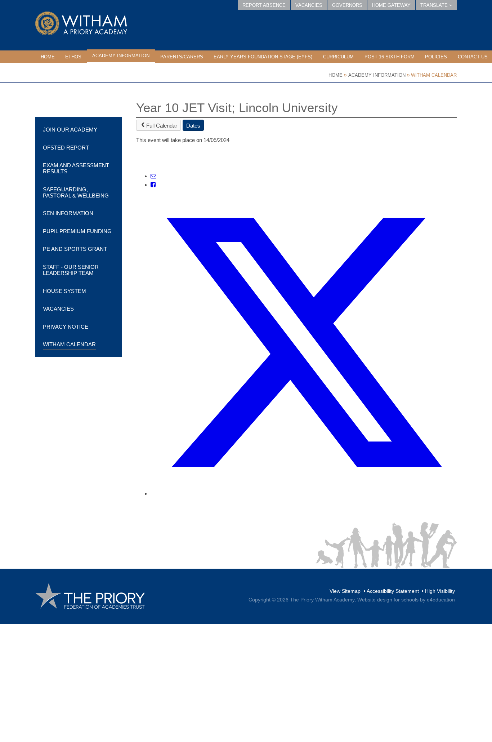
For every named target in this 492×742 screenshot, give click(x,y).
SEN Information (68, 213)
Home (335, 75)
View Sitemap (345, 591)
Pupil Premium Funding (77, 231)
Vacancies (308, 5)
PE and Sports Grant (75, 249)
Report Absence (264, 5)
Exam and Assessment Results (76, 168)
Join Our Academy (70, 129)
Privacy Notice (65, 327)
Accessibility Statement (393, 591)
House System (64, 291)
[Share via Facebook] (153, 185)
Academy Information (377, 75)
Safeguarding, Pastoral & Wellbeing (76, 192)
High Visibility (440, 591)
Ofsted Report (66, 148)
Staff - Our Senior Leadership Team (71, 270)
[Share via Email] (153, 176)
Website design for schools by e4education (406, 600)
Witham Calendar (434, 75)
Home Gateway (391, 5)
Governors (347, 5)
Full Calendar (161, 126)
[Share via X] (304, 493)
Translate (434, 5)
